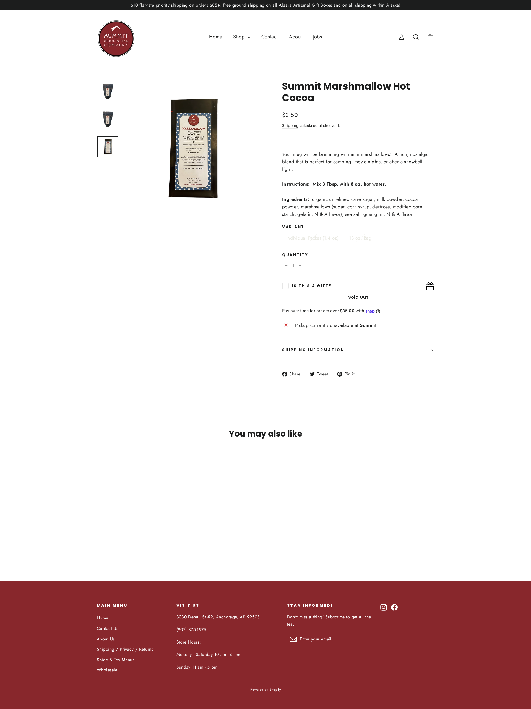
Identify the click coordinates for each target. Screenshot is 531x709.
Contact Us (107, 628)
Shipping (290, 125)
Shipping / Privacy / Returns (125, 649)
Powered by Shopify (265, 689)
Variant (293, 227)
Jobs (317, 36)
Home (215, 36)
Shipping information (313, 350)
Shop (239, 36)
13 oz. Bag (360, 238)
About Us (105, 639)
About (295, 36)
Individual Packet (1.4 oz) (312, 238)
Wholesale (107, 670)
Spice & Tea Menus (115, 660)
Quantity (295, 255)
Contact (269, 36)
